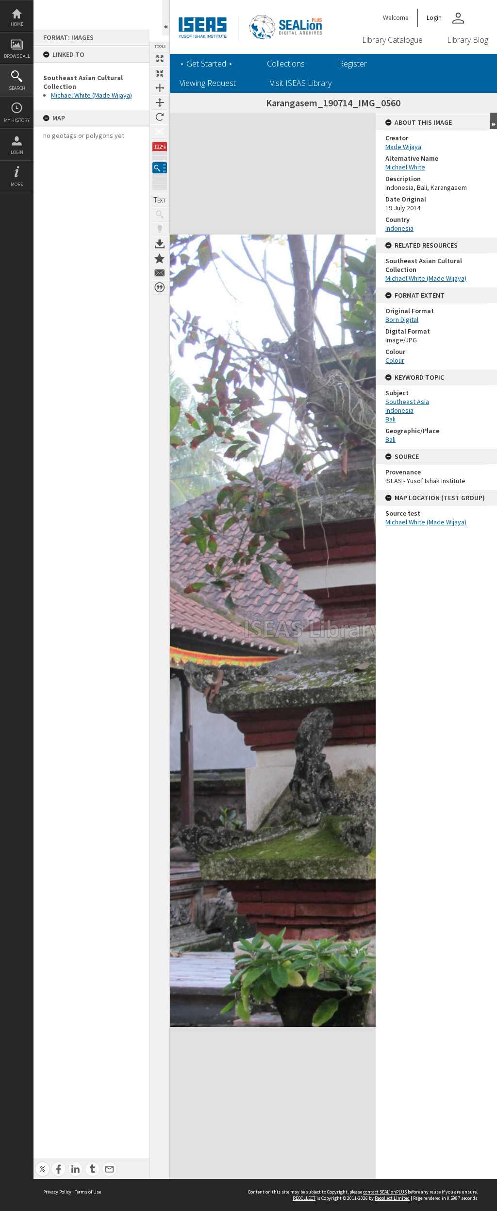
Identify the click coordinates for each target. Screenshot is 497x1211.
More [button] (17, 184)
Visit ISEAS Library (300, 83)
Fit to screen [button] (159, 73)
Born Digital (401, 319)
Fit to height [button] (159, 102)
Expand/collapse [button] (493, 121)
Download (159, 243)
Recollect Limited (392, 1198)
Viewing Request (208, 83)
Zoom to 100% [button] (159, 131)
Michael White (405, 167)
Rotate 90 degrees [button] (159, 117)
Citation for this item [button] (159, 287)
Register (353, 63)
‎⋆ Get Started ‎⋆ (206, 63)
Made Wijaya (403, 146)
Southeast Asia (407, 401)
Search (17, 88)
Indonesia (399, 228)
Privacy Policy (57, 1192)
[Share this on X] (42, 1164)
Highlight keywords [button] (159, 229)
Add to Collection (159, 258)
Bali (390, 419)
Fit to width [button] (159, 88)
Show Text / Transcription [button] (159, 200)
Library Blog (467, 39)
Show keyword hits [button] (159, 214)
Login (17, 152)
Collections (286, 63)
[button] (159, 167)
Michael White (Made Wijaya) (91, 95)
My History (17, 120)
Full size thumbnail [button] (159, 58)
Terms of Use (88, 1192)
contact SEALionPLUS (385, 1192)
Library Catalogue (392, 39)
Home (17, 24)
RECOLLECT (304, 1198)
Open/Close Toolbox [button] (165, 17)
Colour (394, 360)
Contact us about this (159, 273)
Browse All (17, 56)
